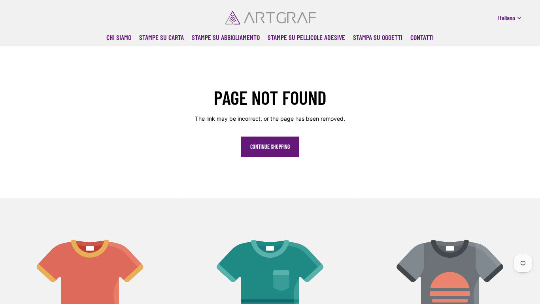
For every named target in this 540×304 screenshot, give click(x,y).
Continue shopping (270, 146)
